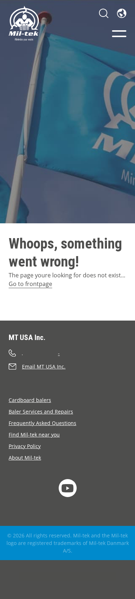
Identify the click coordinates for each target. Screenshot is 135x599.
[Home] (24, 23)
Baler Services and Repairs (41, 411)
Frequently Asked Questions (42, 423)
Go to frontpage (30, 284)
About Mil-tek (25, 457)
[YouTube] (68, 488)
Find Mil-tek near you (34, 434)
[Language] (121, 13)
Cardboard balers (30, 400)
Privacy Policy (25, 446)
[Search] (103, 13)
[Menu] (119, 33)
